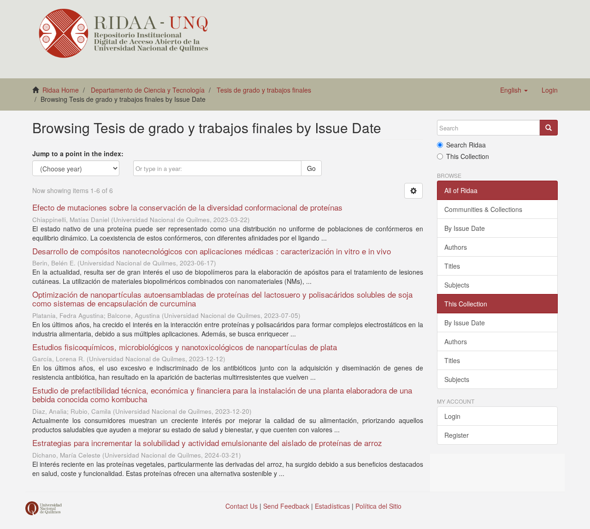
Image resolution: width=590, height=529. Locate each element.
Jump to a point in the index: (78, 153)
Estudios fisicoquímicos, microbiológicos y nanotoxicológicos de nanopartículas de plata (184, 347)
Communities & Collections (483, 209)
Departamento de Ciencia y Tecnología (148, 89)
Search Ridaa (466, 144)
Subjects (456, 284)
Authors (455, 247)
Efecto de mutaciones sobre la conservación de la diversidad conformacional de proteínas (187, 207)
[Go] (548, 127)
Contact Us (241, 506)
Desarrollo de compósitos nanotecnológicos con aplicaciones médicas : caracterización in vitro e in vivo (211, 251)
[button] (514, 89)
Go (311, 168)
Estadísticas (332, 506)
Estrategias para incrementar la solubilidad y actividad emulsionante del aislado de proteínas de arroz (207, 442)
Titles (452, 265)
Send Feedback (286, 506)
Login (452, 416)
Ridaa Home (60, 89)
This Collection (467, 156)
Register (456, 435)
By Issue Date (464, 228)
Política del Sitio (378, 506)
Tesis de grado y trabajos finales (264, 89)
